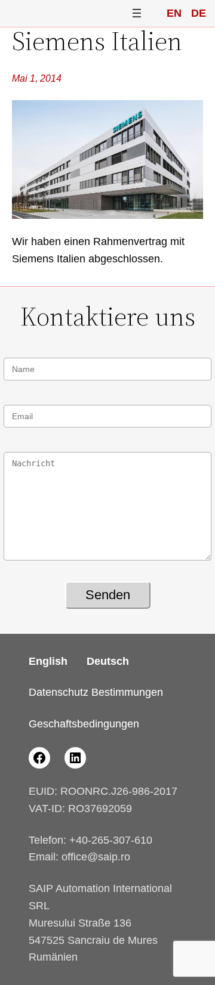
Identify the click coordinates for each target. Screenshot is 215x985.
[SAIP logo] (58, 13)
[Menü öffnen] (137, 13)
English (48, 661)
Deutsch (108, 661)
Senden (107, 594)
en (174, 13)
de (198, 13)
